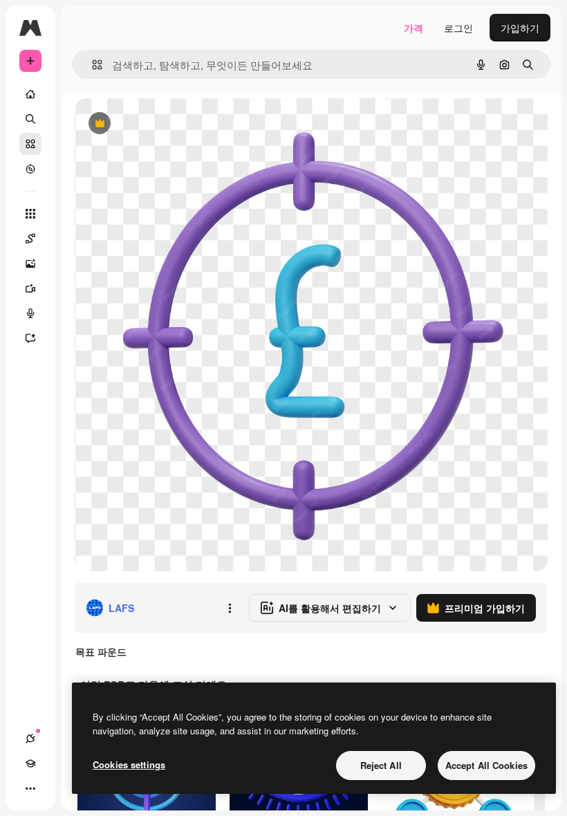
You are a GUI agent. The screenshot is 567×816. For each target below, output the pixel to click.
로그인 (458, 28)
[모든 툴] (30, 214)
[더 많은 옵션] (229, 608)
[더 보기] (30, 788)
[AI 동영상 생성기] (30, 288)
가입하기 (520, 28)
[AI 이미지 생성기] (30, 263)
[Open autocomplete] (92, 64)
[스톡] (30, 144)
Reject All (381, 765)
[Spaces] (30, 239)
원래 (154, 124)
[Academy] (30, 763)
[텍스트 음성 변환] (30, 313)
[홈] (30, 94)
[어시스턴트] (30, 338)
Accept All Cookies (486, 765)
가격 (413, 28)
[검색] (30, 119)
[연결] (30, 738)
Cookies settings (129, 764)
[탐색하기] (30, 169)
